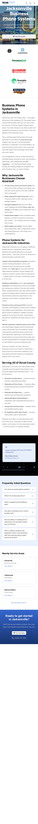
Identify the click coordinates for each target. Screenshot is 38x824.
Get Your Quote (20, 36)
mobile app (14, 269)
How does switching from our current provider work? (16, 512)
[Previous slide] (3, 467)
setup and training (26, 140)
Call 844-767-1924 (20, 42)
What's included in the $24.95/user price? (15, 503)
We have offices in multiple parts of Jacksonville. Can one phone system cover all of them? (15, 522)
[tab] (17, 467)
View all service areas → (19, 603)
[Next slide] (7, 467)
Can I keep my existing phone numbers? (17, 489)
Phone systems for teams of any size (16, 196)
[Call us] (26, 2)
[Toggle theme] (30, 2)
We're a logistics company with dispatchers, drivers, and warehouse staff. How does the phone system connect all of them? (16, 534)
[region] (19, 455)
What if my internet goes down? (14, 496)
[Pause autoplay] (34, 467)
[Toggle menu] (34, 2)
